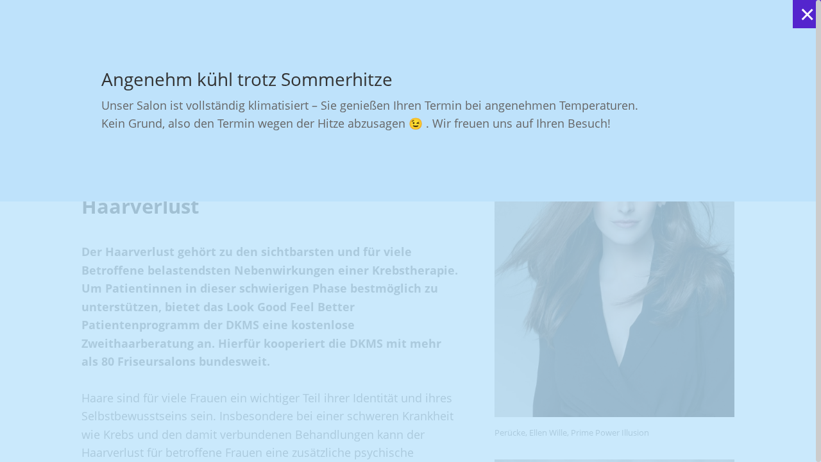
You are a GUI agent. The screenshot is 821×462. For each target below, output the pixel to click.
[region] (410, 231)
